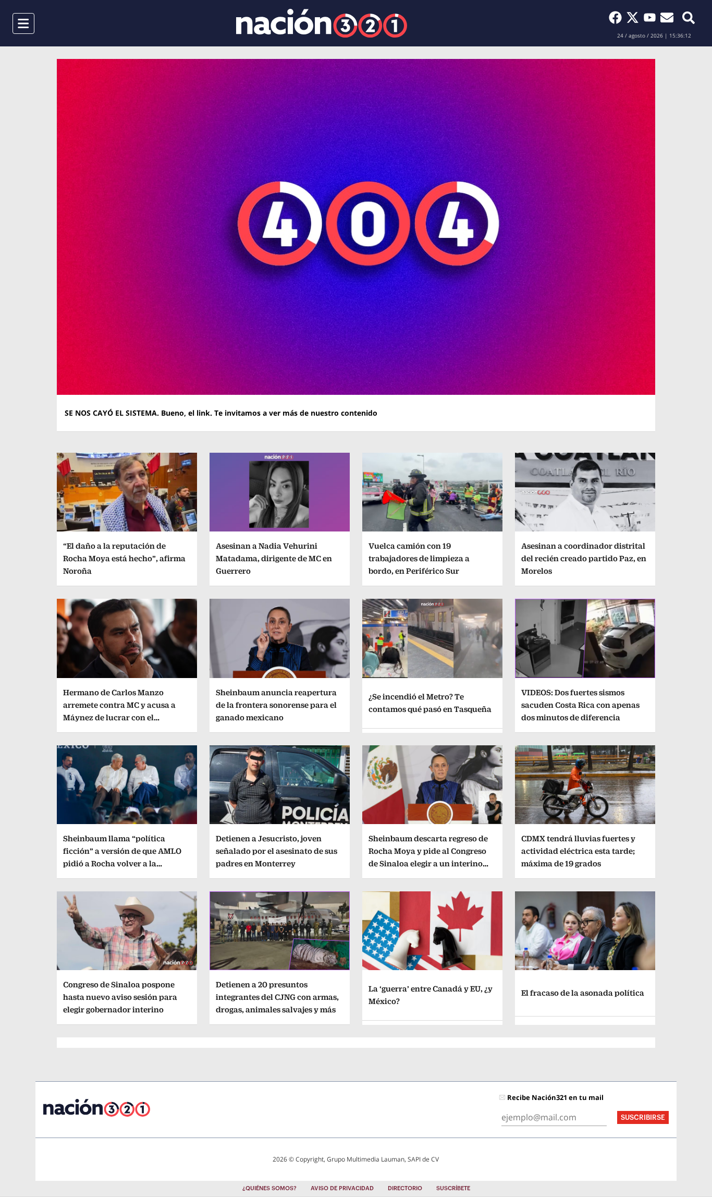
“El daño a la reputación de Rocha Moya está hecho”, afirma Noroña (124, 558)
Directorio (405, 1188)
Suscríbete (453, 1188)
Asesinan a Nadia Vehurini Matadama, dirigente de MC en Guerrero (274, 558)
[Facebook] (617, 17)
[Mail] (666, 17)
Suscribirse (643, 1117)
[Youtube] (651, 17)
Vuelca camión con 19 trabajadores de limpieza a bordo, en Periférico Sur (419, 558)
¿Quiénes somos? (269, 1188)
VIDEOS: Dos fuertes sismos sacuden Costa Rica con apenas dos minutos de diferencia (580, 705)
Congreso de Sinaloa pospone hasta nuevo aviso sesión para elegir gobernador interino (120, 997)
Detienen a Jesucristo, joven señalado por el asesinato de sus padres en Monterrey (276, 851)
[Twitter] (634, 17)
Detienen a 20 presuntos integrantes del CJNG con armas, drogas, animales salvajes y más (277, 997)
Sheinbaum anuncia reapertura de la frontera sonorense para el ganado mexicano (276, 705)
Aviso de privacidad (342, 1188)
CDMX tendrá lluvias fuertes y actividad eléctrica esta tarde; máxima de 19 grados (578, 851)
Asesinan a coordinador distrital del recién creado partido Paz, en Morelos (583, 558)
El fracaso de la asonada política (582, 992)
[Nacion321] (321, 23)
